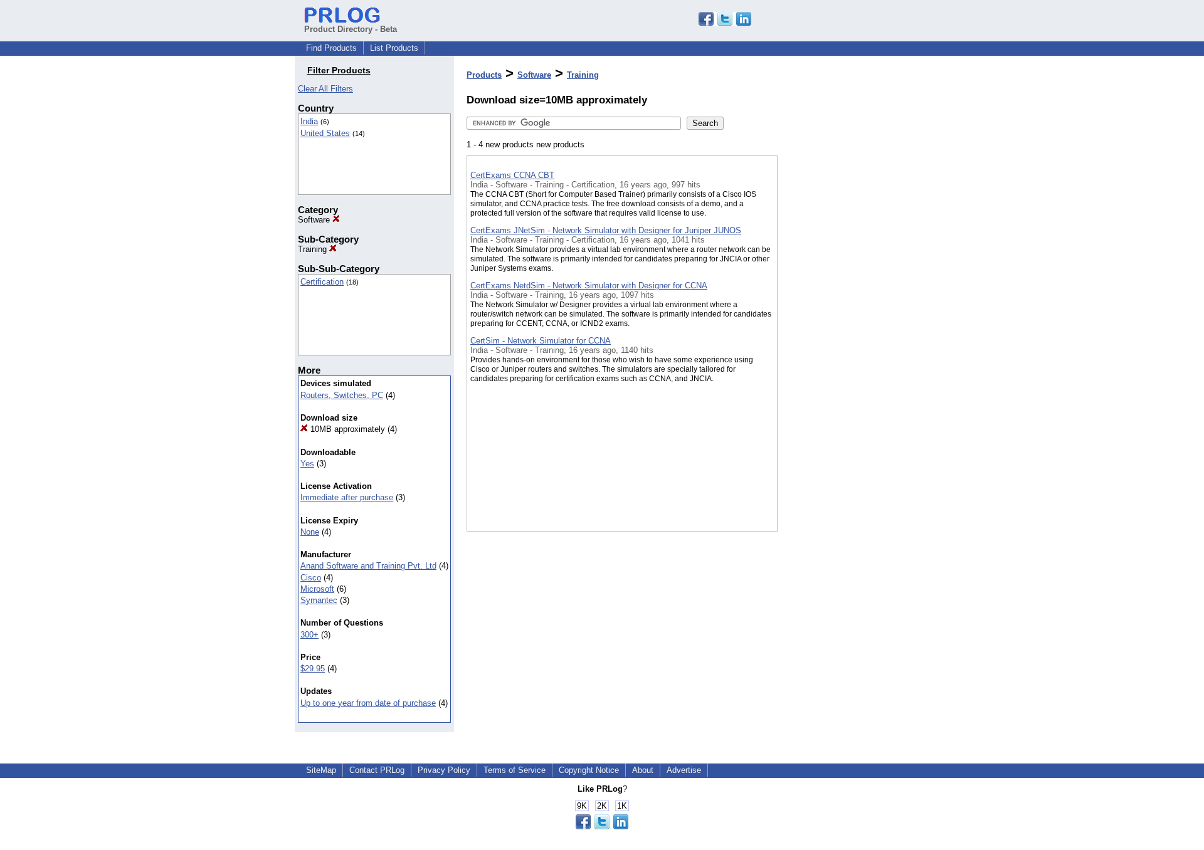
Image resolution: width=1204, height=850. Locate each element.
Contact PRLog (376, 770)
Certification (322, 281)
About (642, 770)
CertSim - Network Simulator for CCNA (540, 340)
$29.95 (312, 668)
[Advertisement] (840, 325)
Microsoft (317, 589)
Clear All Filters (325, 88)
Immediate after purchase (346, 497)
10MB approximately (346, 429)
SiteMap (321, 770)
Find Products (331, 48)
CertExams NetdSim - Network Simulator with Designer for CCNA (588, 285)
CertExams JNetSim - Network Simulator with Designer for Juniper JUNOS (605, 230)
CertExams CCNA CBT (512, 175)
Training (313, 249)
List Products (394, 48)
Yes (307, 463)
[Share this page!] (725, 23)
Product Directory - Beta (350, 29)
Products (484, 75)
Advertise (684, 770)
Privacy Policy (444, 770)
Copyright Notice (589, 770)
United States (325, 133)
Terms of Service (514, 770)
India (309, 121)
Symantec (318, 600)
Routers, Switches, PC (341, 395)
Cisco (310, 577)
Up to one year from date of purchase (368, 703)
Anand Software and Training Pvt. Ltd (368, 565)
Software (315, 219)
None (309, 532)
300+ (309, 634)
